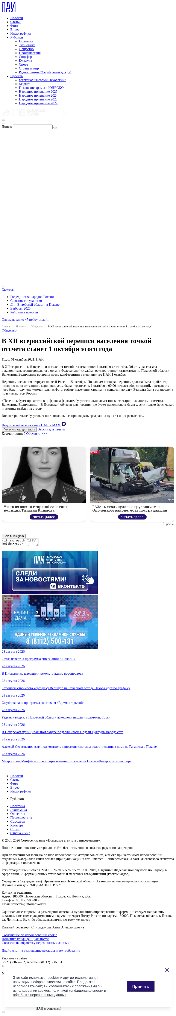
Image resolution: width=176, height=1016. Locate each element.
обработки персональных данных (39, 995)
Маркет (24, 84)
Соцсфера (26, 57)
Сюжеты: (8, 289)
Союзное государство (26, 300)
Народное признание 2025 (38, 91)
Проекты (16, 76)
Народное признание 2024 (38, 95)
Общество (26, 49)
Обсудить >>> (36, 433)
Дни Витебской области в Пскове (34, 304)
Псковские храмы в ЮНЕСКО (41, 87)
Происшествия (30, 53)
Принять (140, 986)
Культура (25, 60)
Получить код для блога (19, 429)
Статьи (15, 22)
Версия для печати (51, 429)
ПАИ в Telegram (13, 536)
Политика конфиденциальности (25, 939)
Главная (6, 326)
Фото (14, 26)
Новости (16, 18)
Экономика (27, 45)
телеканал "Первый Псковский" (42, 80)
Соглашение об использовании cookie (29, 935)
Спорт (23, 64)
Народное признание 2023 (38, 99)
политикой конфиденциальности (77, 990)
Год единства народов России (32, 297)
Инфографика (20, 33)
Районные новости (24, 312)
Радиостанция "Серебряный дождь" (45, 72)
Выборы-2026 (20, 308)
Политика (26, 41)
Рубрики (16, 37)
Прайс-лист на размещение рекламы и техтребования (41, 950)
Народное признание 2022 (38, 103)
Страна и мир (29, 68)
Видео (15, 29)
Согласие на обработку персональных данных (35, 943)
